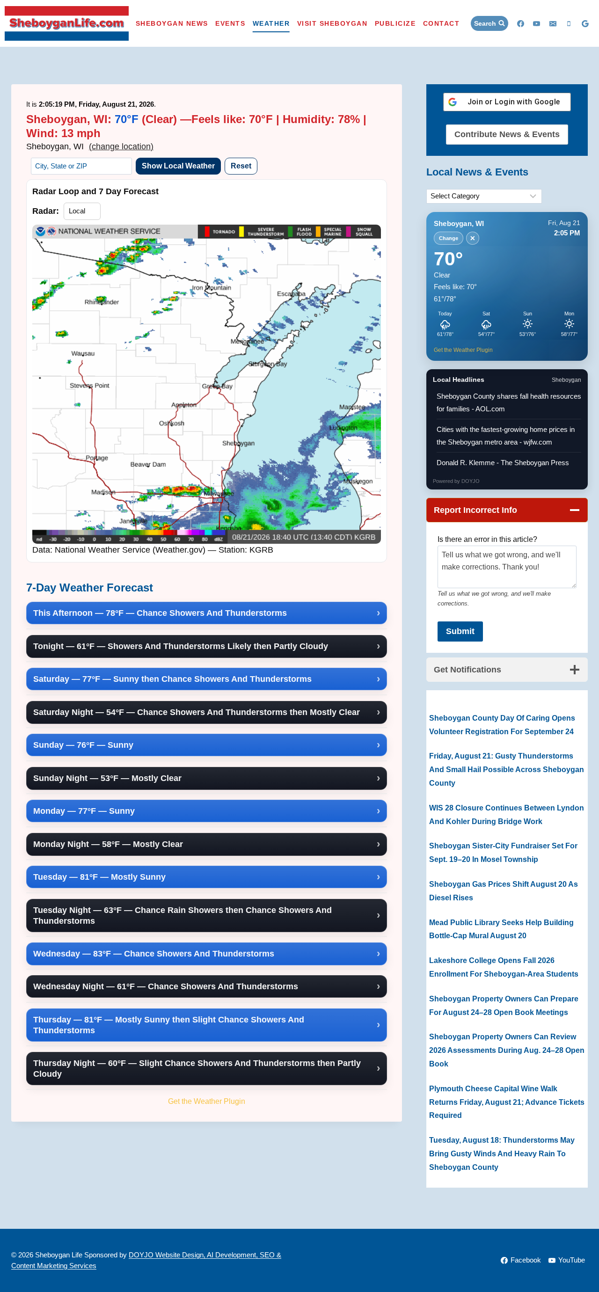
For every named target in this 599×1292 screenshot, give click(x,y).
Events (230, 23)
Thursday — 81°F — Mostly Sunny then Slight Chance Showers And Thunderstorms (168, 1025)
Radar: (45, 211)
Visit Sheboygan (332, 23)
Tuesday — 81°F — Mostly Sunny (99, 877)
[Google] (585, 23)
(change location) (121, 146)
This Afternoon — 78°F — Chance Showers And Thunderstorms (160, 613)
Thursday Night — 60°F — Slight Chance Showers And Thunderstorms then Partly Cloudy (197, 1068)
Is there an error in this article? (487, 539)
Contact (441, 23)
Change (448, 238)
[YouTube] (537, 23)
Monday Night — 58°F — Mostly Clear (108, 844)
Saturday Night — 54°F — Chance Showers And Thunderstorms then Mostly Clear (196, 712)
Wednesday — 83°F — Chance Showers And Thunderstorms (153, 953)
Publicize (395, 23)
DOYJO (470, 481)
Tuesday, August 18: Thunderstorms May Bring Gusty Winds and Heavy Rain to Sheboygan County (502, 1153)
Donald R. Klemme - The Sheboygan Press (503, 463)
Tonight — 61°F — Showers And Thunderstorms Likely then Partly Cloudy (180, 646)
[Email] (553, 23)
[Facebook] (520, 23)
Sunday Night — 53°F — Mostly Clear (107, 778)
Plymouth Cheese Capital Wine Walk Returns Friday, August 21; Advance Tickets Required (506, 1102)
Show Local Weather (178, 166)
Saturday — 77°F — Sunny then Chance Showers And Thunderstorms (172, 679)
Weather (271, 23)
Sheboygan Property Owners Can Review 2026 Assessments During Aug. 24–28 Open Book (506, 1050)
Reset (241, 166)
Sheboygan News (172, 23)
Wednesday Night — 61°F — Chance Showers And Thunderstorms (165, 986)
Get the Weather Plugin (206, 1101)
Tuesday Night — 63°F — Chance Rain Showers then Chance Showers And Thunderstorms (182, 915)
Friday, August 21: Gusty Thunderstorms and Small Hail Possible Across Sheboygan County (506, 769)
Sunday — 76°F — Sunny (83, 745)
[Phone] (569, 23)
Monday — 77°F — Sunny (84, 811)
